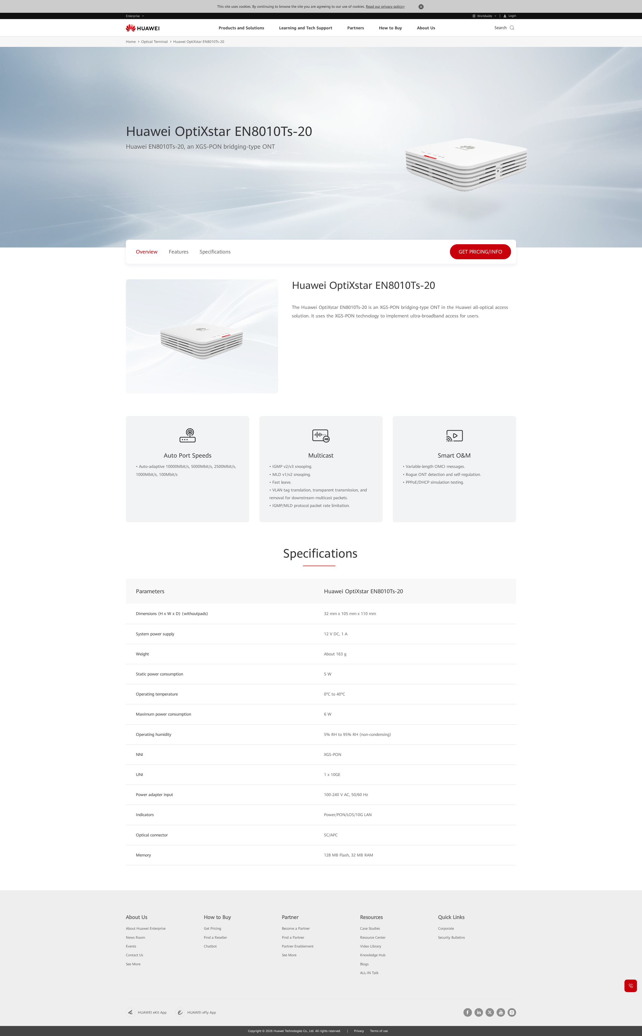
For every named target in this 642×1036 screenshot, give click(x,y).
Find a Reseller (215, 937)
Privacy (359, 1031)
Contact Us (134, 955)
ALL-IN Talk (369, 973)
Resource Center (372, 937)
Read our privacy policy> (385, 7)
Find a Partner (293, 937)
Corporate (446, 928)
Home (131, 42)
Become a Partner (296, 928)
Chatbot (210, 946)
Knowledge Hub (372, 955)
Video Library (370, 946)
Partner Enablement (297, 946)
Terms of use (379, 1031)
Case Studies (370, 928)
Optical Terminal (154, 42)
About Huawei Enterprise (146, 928)
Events (131, 946)
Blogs (364, 964)
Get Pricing (212, 928)
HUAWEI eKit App (152, 1012)
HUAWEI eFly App (201, 1012)
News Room (135, 937)
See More (133, 964)
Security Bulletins (451, 937)
